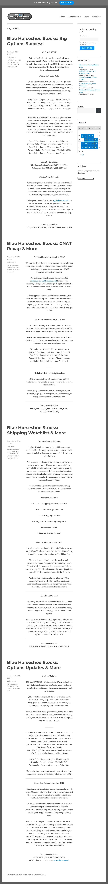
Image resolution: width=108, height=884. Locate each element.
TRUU (13, 458)
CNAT (13, 265)
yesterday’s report (61, 860)
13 (92, 140)
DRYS (9, 267)
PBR (18, 688)
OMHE (9, 688)
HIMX (18, 267)
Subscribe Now (74, 17)
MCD (12, 64)
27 (92, 147)
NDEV (13, 456)
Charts (86, 17)
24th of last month (61, 201)
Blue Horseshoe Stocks (14, 875)
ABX (8, 60)
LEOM (12, 269)
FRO (8, 64)
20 (93, 143)
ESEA (16, 62)
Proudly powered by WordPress (34, 875)
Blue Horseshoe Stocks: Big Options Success (37, 41)
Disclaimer (96, 17)
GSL (12, 686)
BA (20, 60)
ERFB (9, 454)
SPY (8, 67)
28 (96, 147)
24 (83, 147)
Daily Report (11, 57)
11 (86, 140)
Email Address (84, 36)
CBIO (18, 449)
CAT (8, 62)
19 (89, 143)
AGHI (9, 684)
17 (82, 143)
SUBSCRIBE (66, 2)
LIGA (16, 686)
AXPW (13, 449)
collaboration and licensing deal (43, 281)
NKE (8, 272)
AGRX (16, 60)
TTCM (17, 458)
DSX (17, 451)
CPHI (12, 62)
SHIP (18, 456)
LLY (17, 454)
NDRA (17, 64)
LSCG (9, 456)
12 (89, 140)
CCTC (13, 684)
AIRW (9, 449)
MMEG (17, 269)
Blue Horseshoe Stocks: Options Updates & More (34, 665)
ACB (12, 60)
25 (86, 147)
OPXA (14, 688)
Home (62, 17)
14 (96, 140)
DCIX (18, 265)
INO (8, 269)
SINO (12, 272)
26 (89, 147)
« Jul (82, 155)
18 (86, 143)
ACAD (9, 265)
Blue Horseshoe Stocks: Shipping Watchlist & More (36, 430)
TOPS (12, 67)
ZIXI (16, 67)
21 (96, 143)
